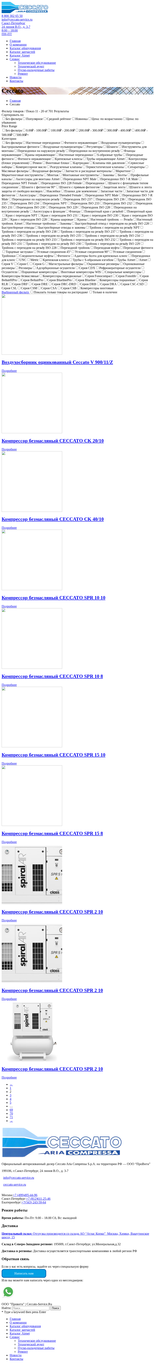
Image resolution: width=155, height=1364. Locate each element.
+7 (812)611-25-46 (38, 1198)
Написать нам (24, 1273)
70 (11, 1113)
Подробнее (9, 370)
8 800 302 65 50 (12, 16)
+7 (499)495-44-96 (25, 1195)
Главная (15, 100)
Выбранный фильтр (16, 292)
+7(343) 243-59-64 (34, 1202)
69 (11, 1110)
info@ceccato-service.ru (17, 19)
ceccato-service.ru (14, 1184)
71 (11, 1117)
